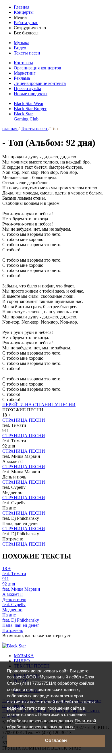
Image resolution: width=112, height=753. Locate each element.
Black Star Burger (30, 108)
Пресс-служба (27, 88)
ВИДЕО (22, 660)
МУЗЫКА (24, 655)
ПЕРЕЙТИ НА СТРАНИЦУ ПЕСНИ (39, 404)
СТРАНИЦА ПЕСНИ (23, 420)
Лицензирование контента (40, 83)
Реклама (22, 78)
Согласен (56, 740)
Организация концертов (37, 67)
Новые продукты (30, 93)
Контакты (23, 62)
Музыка (21, 42)
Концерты (24, 12)
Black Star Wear (28, 103)
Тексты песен (27, 52)
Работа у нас (26, 22)
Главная (21, 7)
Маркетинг (25, 73)
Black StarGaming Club (26, 116)
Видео (20, 47)
